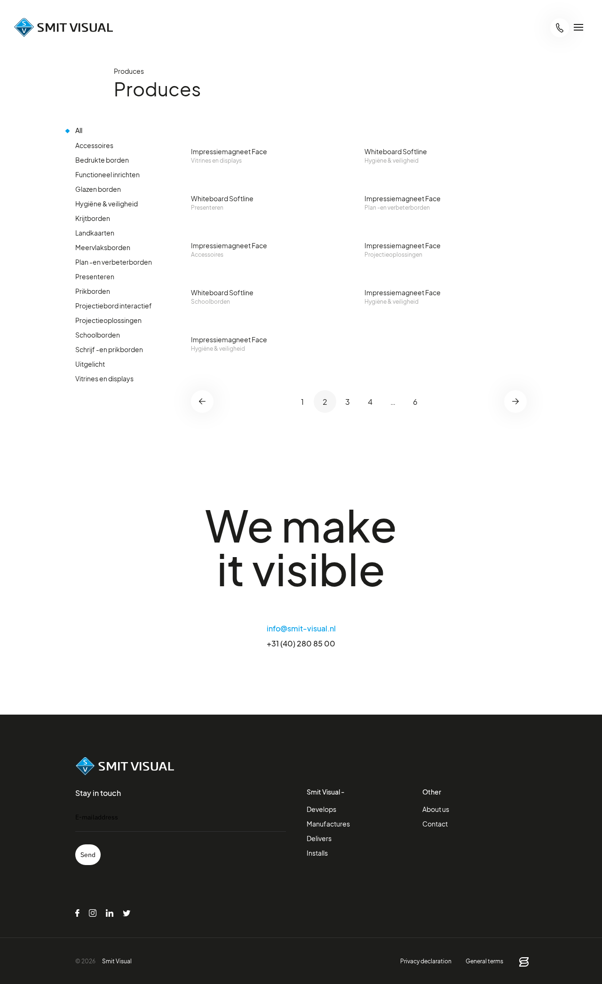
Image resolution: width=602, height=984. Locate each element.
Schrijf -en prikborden (109, 349)
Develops (321, 809)
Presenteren (94, 276)
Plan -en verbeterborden (113, 262)
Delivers (319, 838)
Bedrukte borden (102, 160)
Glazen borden (98, 189)
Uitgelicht (90, 364)
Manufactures (328, 823)
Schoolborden (97, 334)
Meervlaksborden (102, 247)
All (78, 130)
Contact (435, 823)
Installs (317, 853)
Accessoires (94, 145)
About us (435, 809)
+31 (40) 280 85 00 (301, 643)
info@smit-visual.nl (301, 628)
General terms (484, 961)
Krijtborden (92, 218)
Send (87, 854)
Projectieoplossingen (108, 320)
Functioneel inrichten (107, 174)
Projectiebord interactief (113, 305)
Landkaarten (94, 232)
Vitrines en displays (104, 378)
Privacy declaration (426, 961)
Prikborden (92, 291)
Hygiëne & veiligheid (106, 203)
